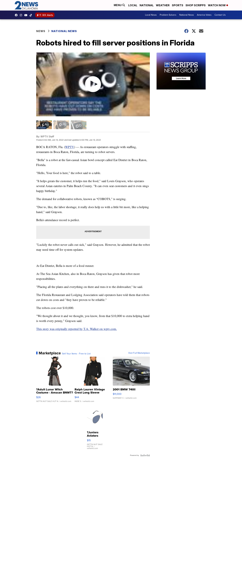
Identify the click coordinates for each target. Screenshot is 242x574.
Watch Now (217, 5)
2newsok (22, 15)
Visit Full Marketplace (139, 353)
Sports (177, 5)
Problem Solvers (168, 15)
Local (132, 5)
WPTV (69, 147)
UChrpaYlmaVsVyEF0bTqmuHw (26, 15)
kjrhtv (17, 15)
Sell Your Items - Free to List (76, 354)
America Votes (204, 15)
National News (186, 15)
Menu (118, 5)
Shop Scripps (196, 5)
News (40, 31)
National (147, 5)
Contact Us (220, 15)
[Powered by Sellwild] (145, 455)
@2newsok (32, 15)
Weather (163, 5)
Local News (151, 15)
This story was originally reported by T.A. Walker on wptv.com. (76, 329)
